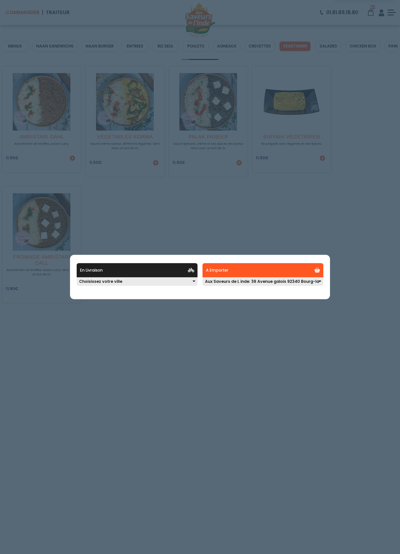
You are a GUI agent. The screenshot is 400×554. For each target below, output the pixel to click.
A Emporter (217, 270)
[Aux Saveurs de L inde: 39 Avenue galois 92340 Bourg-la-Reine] (262, 284)
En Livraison (91, 270)
